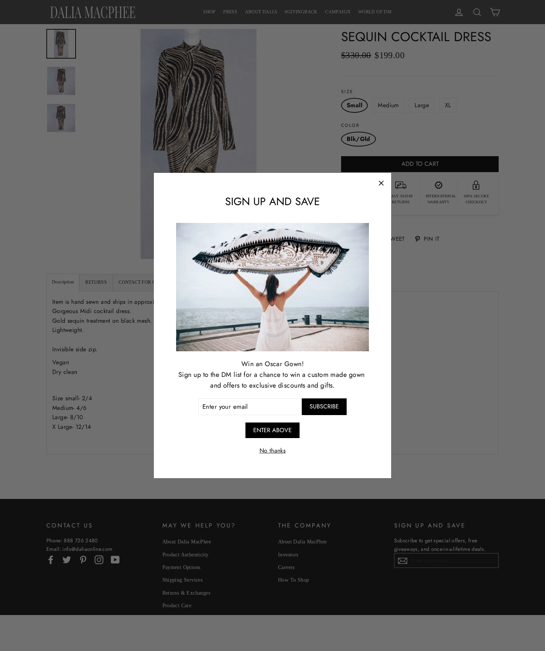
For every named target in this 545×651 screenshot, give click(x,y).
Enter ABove (272, 430)
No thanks (273, 450)
